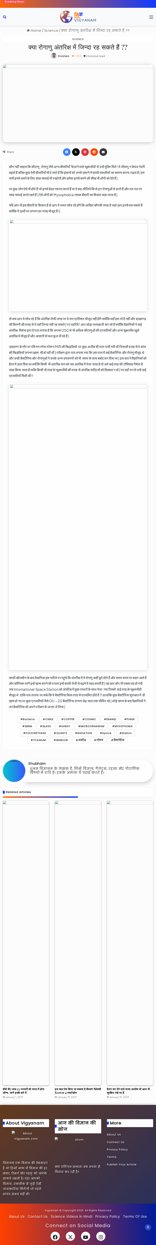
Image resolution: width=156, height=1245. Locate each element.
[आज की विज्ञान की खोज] (78, 1150)
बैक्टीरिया (119, 740)
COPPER (69, 719)
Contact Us (115, 1142)
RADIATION (84, 733)
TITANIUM (39, 740)
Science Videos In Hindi (71, 1216)
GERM (28, 726)
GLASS (46, 726)
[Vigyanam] (78, 16)
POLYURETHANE (36, 733)
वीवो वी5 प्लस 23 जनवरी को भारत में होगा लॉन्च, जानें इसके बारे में (23, 1090)
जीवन (99, 740)
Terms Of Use (135, 1216)
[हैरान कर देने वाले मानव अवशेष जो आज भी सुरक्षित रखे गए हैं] (130, 943)
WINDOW (62, 740)
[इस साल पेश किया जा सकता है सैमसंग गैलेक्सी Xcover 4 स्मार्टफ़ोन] (78, 943)
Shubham (63, 56)
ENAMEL (111, 719)
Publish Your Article (122, 1164)
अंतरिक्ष (82, 740)
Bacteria (29, 719)
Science (51, 30)
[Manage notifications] (148, 1227)
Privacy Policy (117, 1149)
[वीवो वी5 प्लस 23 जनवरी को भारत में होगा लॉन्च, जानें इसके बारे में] (26, 943)
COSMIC (90, 719)
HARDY (65, 726)
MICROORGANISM (92, 726)
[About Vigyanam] (26, 1145)
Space (106, 733)
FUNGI (131, 719)
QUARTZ (61, 733)
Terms (112, 1157)
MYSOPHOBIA (124, 726)
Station (127, 733)
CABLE (49, 719)
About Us (114, 1134)
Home (35, 30)
